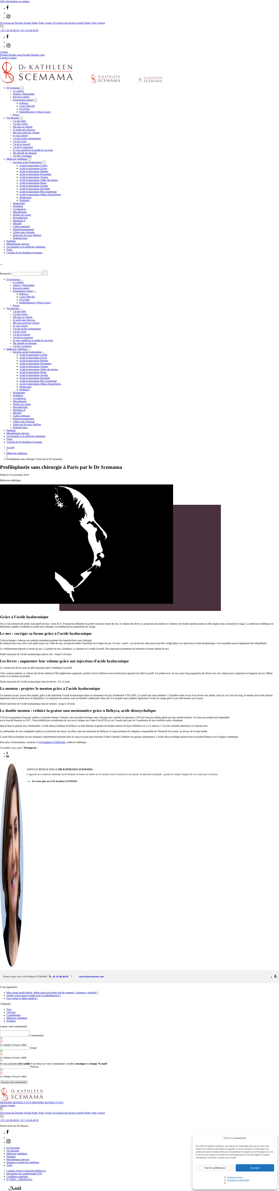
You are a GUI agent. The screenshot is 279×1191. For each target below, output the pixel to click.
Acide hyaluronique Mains (32, 183)
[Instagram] (8, 17)
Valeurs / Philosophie (23, 94)
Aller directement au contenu (14, 1)
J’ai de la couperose (23, 147)
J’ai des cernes (20, 124)
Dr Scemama (13, 87)
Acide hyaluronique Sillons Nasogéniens (40, 194)
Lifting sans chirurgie (24, 232)
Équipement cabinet (23, 100)
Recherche (5, 273)
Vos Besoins (12, 117)
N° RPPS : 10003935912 (19, 1179)
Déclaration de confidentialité (238, 1180)
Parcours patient (21, 96)
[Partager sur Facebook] (7, 753)
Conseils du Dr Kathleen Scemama (24, 252)
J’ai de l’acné (19, 141)
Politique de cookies (235, 1177)
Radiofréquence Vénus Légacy (35, 111)
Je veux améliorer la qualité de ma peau (33, 150)
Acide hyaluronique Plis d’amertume (38, 191)
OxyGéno (24, 109)
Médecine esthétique (16, 159)
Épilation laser (20, 238)
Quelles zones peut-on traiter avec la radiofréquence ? (33, 995)
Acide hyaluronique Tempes (33, 177)
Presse (16, 114)
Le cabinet (18, 91)
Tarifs (9, 249)
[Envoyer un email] (6, 1189)
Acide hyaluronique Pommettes (35, 174)
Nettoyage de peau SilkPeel (27, 235)
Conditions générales (17, 1176)
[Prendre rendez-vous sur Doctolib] (15, 1189)
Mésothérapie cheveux (17, 244)
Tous (8, 1009)
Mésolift (17, 223)
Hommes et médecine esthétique (22, 1162)
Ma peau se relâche (22, 126)
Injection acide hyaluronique (27, 162)
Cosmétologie (13, 1015)
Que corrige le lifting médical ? (22, 998)
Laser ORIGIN (27, 106)
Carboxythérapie (21, 226)
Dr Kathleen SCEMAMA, (52, 742)
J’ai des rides (19, 121)
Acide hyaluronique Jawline (33, 185)
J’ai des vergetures (22, 155)
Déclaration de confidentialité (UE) (24, 1173)
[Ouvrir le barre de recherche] (2, 260)
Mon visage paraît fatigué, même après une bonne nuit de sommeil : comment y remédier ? (52, 992)
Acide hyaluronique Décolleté (34, 188)
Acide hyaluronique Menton (33, 171)
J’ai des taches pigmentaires (27, 138)
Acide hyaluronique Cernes (33, 165)
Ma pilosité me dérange (25, 153)
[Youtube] (8, 13)
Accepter (255, 1167)
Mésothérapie (20, 212)
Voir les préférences (214, 1167)
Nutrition (11, 241)
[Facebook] (7, 8)
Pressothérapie (20, 217)
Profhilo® (24, 200)
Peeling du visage (22, 215)
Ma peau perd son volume (26, 132)
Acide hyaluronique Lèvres (33, 168)
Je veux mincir (20, 135)
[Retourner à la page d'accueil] (81, 82)
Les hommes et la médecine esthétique (25, 246)
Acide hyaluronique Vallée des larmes (38, 180)
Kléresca (23, 103)
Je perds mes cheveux (24, 129)
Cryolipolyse (19, 209)
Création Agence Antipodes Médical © (26, 1170)
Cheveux (11, 1012)
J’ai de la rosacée (21, 144)
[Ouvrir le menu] (1, 264)
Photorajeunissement (23, 229)
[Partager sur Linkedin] (7, 756)
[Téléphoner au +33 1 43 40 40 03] (2, 1189)
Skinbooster (25, 197)
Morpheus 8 (19, 220)
